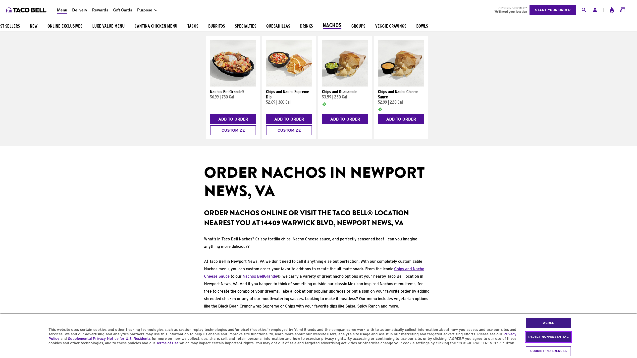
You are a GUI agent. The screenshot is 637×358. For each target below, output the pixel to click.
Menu (62, 9)
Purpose (144, 9)
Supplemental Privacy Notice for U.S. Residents (109, 338)
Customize (233, 130)
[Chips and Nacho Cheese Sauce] (401, 85)
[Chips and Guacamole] (345, 85)
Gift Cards (122, 9)
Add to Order (233, 119)
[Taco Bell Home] (27, 9)
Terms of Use (167, 343)
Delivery (79, 9)
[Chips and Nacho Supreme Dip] (289, 85)
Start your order (553, 10)
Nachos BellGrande (260, 276)
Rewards (100, 9)
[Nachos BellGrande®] (233, 85)
